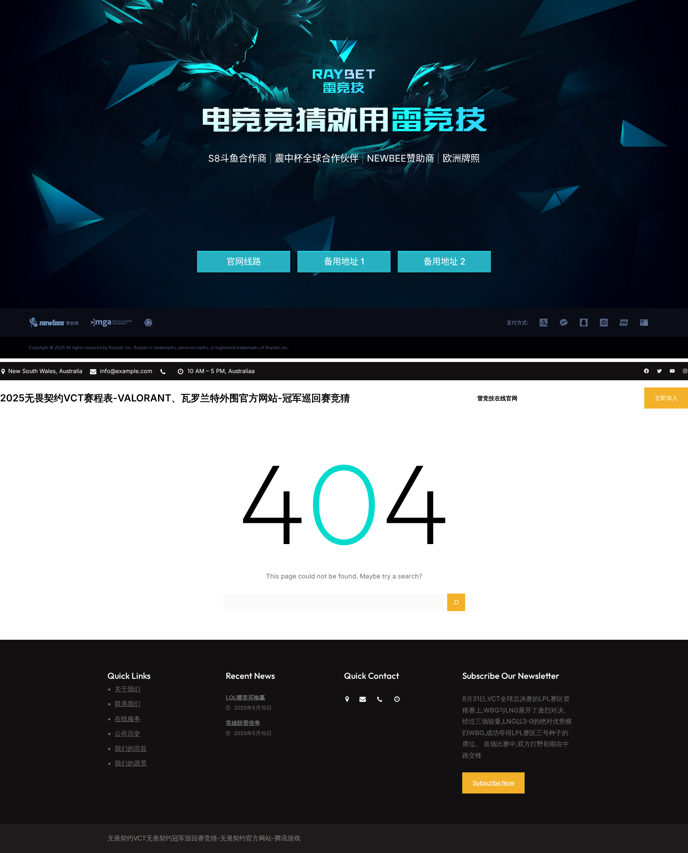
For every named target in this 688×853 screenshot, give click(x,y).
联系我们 (127, 703)
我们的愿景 (131, 763)
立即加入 (666, 397)
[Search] (456, 602)
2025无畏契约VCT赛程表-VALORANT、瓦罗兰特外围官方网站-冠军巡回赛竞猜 (175, 398)
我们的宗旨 (131, 748)
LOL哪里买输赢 (245, 697)
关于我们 (127, 689)
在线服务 (127, 719)
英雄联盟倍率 (243, 722)
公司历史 (127, 733)
